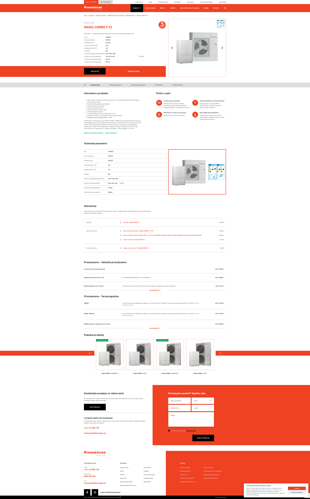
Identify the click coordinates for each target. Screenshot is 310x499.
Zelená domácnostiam (206, 2)
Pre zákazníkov (91, 2)
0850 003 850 (89, 476)
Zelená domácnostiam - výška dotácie (100, 133)
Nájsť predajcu (95, 407)
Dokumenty (177, 2)
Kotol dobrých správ (149, 474)
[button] (172, 48)
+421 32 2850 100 (91, 427)
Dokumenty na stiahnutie (138, 85)
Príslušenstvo (159, 85)
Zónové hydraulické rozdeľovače (213, 471)
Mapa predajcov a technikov (128, 485)
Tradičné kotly (184, 474)
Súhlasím (297, 488)
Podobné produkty (178, 85)
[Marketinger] (120, 497)
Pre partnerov (105, 2)
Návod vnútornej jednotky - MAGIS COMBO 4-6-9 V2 (138, 231)
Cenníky (122, 474)
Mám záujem (95, 71)
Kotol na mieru (124, 467)
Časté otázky (222, 2)
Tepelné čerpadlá (184, 467)
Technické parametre (115, 85)
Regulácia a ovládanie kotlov (212, 474)
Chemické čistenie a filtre (211, 478)
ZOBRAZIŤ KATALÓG (133, 71)
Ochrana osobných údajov (220, 497)
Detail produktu (110, 360)
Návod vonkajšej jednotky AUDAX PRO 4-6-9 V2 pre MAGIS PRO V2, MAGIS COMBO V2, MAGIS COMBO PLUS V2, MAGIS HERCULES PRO (162, 235)
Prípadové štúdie (163, 2)
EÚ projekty (190, 2)
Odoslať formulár (203, 438)
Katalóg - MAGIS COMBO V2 (131, 222)
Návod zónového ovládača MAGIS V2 (134, 239)
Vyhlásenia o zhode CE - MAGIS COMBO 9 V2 (136, 248)
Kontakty (146, 471)
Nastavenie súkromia (297, 492)
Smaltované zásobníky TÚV (187, 482)
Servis (122, 471)
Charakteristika (95, 85)
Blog (150, 2)
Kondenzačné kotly (185, 471)
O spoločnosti (139, 2)
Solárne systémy (208, 467)
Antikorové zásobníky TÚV (187, 478)
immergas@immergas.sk (95, 433)
